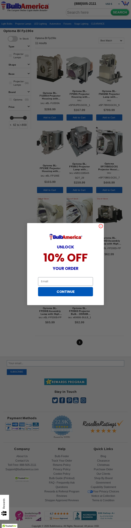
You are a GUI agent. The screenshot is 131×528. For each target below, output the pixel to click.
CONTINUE (66, 291)
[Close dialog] (101, 226)
